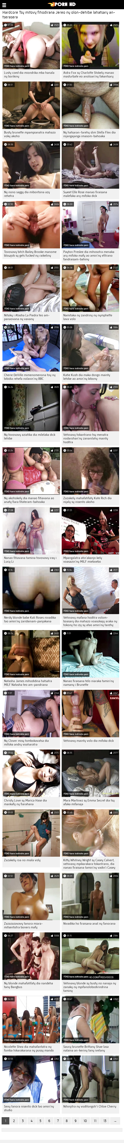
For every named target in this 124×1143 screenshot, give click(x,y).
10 (85, 1121)
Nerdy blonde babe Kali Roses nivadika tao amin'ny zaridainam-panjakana (30, 619)
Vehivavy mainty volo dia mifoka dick (88, 741)
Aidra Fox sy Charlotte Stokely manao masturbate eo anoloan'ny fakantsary (88, 74)
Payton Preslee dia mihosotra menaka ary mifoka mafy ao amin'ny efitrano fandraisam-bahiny (88, 255)
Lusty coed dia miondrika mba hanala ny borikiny (29, 74)
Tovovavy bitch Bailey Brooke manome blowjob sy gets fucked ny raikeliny (30, 253)
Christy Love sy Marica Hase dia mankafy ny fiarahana (25, 802)
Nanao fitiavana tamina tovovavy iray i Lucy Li (30, 559)
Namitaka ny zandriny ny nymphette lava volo (87, 317)
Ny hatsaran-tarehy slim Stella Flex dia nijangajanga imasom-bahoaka (89, 134)
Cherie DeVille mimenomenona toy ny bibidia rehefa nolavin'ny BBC (30, 377)
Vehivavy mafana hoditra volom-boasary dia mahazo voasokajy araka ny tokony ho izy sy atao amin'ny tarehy (90, 621)
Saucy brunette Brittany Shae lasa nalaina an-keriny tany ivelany (86, 1048)
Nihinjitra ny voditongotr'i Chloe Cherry (89, 1106)
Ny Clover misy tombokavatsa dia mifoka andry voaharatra (26, 742)
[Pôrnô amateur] (62, 5)
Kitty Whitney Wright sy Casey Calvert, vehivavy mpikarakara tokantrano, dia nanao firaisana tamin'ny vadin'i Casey (89, 863)
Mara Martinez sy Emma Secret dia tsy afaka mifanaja (89, 802)
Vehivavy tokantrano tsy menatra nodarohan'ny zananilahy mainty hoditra (85, 438)
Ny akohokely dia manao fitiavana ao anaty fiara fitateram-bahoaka (29, 500)
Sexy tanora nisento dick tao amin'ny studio (29, 1108)
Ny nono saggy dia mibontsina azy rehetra (27, 194)
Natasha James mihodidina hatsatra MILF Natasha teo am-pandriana (28, 683)
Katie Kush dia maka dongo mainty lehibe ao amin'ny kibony (86, 377)
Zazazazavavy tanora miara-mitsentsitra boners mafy (23, 925)
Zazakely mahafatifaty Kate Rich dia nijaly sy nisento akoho (87, 500)
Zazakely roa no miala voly (22, 860)
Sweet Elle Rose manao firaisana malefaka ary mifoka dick (85, 194)
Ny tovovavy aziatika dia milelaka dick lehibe (29, 436)
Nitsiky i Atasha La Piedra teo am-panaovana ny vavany (27, 317)
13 (104, 1121)
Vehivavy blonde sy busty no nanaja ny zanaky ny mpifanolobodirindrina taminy (89, 987)
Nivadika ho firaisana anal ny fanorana (89, 923)
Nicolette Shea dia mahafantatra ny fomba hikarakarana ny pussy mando (29, 1048)
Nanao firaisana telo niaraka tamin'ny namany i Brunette (88, 683)
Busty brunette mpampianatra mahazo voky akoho (30, 134)
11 (95, 1121)
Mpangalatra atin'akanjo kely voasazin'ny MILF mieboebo (82, 559)
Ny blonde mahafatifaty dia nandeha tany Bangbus (28, 985)
